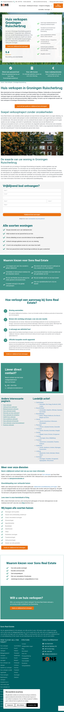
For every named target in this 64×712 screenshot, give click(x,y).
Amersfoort (47, 421)
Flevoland (39, 425)
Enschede (52, 430)
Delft (59, 404)
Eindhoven (50, 415)
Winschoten (50, 460)
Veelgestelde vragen (27, 646)
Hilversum (54, 421)
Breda (41, 415)
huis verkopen (46, 474)
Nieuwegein (43, 423)
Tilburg (45, 415)
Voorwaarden (25, 661)
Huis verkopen (22, 5)
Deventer (46, 430)
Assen (46, 434)
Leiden (41, 406)
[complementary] (21, 699)
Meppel (42, 434)
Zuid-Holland (39, 402)
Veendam (48, 458)
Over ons (24, 653)
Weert (41, 455)
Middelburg (52, 438)
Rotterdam (42, 404)
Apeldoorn (47, 447)
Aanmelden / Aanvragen (44, 9)
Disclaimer (24, 663)
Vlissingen (42, 438)
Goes (47, 438)
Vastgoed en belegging (44, 5)
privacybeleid (41, 218)
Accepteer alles (32, 705)
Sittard (57, 453)
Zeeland (38, 436)
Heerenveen (43, 442)
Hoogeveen (56, 434)
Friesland (38, 440)
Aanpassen (10, 705)
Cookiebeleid (25, 658)
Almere (42, 427)
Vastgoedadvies (26, 665)
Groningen (39, 457)
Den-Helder (43, 412)
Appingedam (43, 460)
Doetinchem (43, 449)
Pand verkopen (4, 675)
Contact (24, 644)
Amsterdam (43, 410)
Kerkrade (52, 453)
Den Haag (48, 404)
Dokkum (42, 443)
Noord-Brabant (40, 413)
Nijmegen (57, 447)
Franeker (56, 442)
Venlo (47, 453)
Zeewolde (57, 427)
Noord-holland (40, 408)
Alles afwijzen (20, 705)
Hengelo (57, 430)
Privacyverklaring (26, 656)
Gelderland (39, 445)
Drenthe (38, 432)
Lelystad (46, 427)
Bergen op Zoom (44, 417)
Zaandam (59, 410)
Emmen (50, 434)
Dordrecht (54, 404)
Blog (23, 648)
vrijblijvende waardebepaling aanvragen (45, 486)
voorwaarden (31, 218)
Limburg (38, 451)
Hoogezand (55, 458)
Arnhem (52, 447)
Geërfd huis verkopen (6, 667)
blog (23, 503)
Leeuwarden (50, 442)
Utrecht (38, 419)
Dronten (51, 427)
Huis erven (3, 706)
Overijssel (39, 428)
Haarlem (49, 410)
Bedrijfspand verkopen (32, 5)
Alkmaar (54, 410)
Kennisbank (25, 651)
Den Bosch (57, 415)
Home (2, 82)
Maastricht (43, 453)
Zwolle (41, 430)
